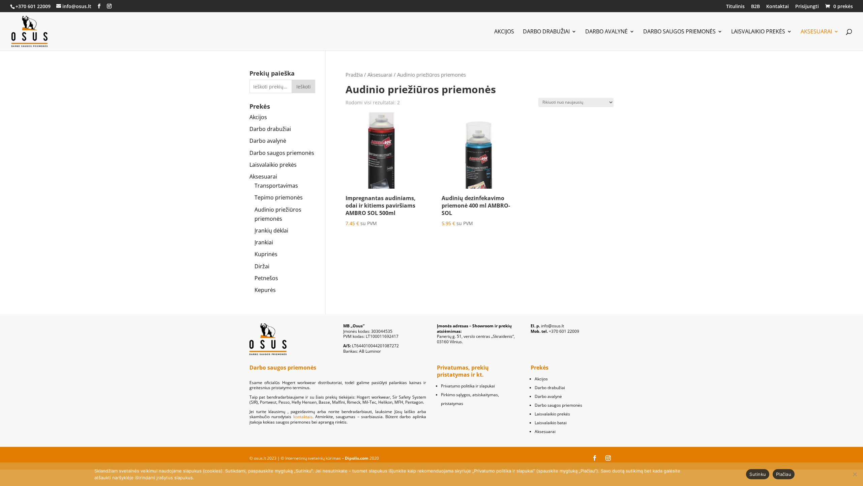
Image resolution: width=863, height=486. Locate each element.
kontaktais (303, 417)
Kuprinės (266, 254)
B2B (755, 6)
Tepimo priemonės (279, 197)
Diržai (262, 266)
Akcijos (504, 32)
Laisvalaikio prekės (758, 32)
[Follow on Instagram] (608, 458)
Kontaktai (777, 6)
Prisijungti (807, 6)
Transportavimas (276, 185)
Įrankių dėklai (271, 230)
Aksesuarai (816, 32)
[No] (854, 474)
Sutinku (757, 474)
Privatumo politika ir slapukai (468, 386)
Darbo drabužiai (546, 32)
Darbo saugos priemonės (679, 32)
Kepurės (265, 290)
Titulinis (735, 6)
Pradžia (354, 74)
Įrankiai (264, 242)
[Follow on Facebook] (594, 458)
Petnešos (266, 278)
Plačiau (783, 474)
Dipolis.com (356, 458)
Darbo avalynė (606, 32)
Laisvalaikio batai (551, 423)
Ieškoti (303, 86)
